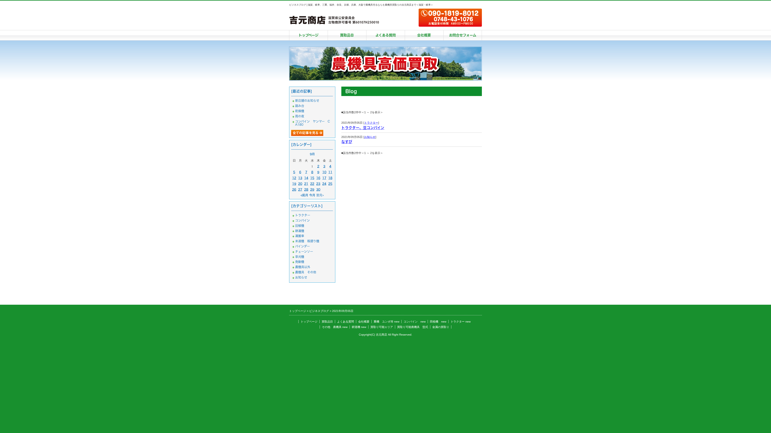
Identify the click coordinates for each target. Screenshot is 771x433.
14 (306, 177)
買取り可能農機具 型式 (412, 327)
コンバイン (302, 220)
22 (312, 183)
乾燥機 (299, 110)
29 (312, 189)
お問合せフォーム (462, 35)
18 (330, 177)
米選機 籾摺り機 (307, 241)
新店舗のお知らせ (307, 100)
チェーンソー (304, 251)
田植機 (299, 225)
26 (294, 189)
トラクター (371, 122)
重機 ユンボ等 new (386, 321)
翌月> (320, 195)
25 (330, 183)
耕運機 (299, 230)
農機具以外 (302, 266)
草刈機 (299, 256)
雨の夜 (299, 116)
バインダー (302, 246)
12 (294, 177)
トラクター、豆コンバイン (362, 127)
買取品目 (347, 35)
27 (300, 189)
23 (318, 183)
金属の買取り (440, 327)
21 (306, 183)
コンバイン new (415, 321)
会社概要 (424, 35)
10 (324, 172)
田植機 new (438, 321)
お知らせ (369, 137)
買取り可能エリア (381, 327)
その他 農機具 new (335, 327)
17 (324, 177)
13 (300, 177)
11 (330, 172)
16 (318, 177)
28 (306, 189)
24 (324, 183)
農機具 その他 (305, 272)
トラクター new (461, 321)
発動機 (299, 261)
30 (318, 189)
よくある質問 (385, 35)
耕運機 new (359, 327)
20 (300, 183)
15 (312, 177)
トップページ (308, 35)
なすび (346, 142)
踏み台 (299, 105)
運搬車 (299, 235)
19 (294, 183)
